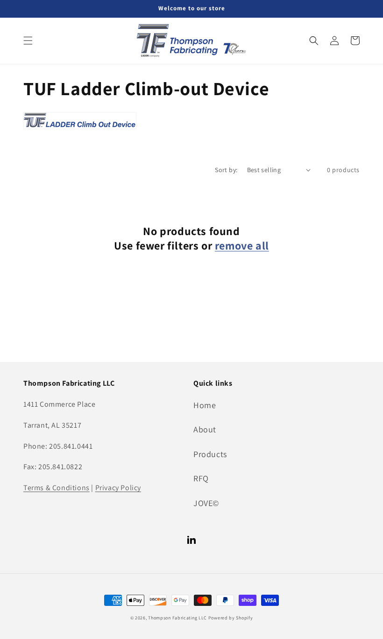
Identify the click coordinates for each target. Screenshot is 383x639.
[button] (28, 40)
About (204, 429)
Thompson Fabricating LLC (177, 618)
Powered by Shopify (230, 618)
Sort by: (226, 170)
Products (210, 454)
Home (204, 405)
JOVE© (206, 503)
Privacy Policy (118, 488)
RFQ (201, 478)
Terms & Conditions (56, 488)
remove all (242, 245)
